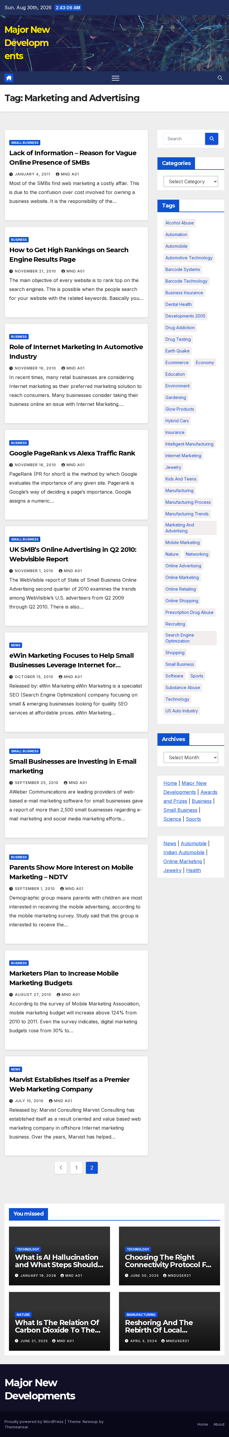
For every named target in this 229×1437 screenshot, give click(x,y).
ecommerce (177, 362)
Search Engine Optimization (179, 637)
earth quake (177, 350)
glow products (179, 409)
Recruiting (175, 623)
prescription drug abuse (189, 612)
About (219, 1424)
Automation (176, 234)
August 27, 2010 (33, 994)
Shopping (175, 652)
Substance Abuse (182, 687)
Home (170, 783)
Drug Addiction (180, 327)
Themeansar (16, 1426)
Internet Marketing (183, 455)
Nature (172, 554)
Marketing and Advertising (179, 527)
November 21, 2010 (36, 271)
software (174, 675)
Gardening (175, 397)
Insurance (175, 432)
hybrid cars (177, 420)
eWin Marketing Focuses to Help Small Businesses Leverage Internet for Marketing (71, 665)
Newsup (90, 1421)
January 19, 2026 (39, 1275)
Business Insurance (184, 292)
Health (193, 870)
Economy (205, 362)
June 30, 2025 (145, 1275)
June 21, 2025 (34, 1341)
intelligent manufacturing (189, 443)
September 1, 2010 (35, 888)
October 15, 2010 (35, 676)
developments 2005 (185, 315)
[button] (220, 78)
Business (19, 239)
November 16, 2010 (36, 465)
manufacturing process (188, 502)
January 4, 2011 (33, 174)
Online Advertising (183, 565)
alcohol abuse (179, 222)
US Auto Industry (181, 710)
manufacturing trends (187, 513)
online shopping (181, 600)
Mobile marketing (182, 542)
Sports (197, 675)
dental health (178, 304)
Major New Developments (27, 42)
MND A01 (70, 174)
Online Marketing (182, 577)
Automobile (176, 246)
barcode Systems (182, 269)
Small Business (24, 142)
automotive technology (189, 257)
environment (177, 385)
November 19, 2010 (36, 368)
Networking (197, 554)
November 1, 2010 (35, 571)
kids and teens (180, 478)
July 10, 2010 (30, 1101)
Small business (179, 664)
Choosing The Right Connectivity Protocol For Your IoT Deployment (169, 1264)
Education (175, 374)
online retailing (180, 589)
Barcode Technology (186, 281)
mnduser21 (179, 1275)
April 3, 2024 (144, 1341)
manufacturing (179, 490)
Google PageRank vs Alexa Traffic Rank (72, 453)
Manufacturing (141, 1314)
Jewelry (173, 467)
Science (172, 819)
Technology (177, 699)
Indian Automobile (184, 852)
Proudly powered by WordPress (34, 1421)
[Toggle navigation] (115, 78)
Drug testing (178, 339)
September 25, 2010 (37, 782)
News (15, 645)
